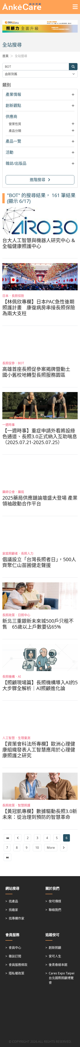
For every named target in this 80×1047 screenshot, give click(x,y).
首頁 (5, 56)
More (51, 847)
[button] (40, 94)
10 (37, 847)
